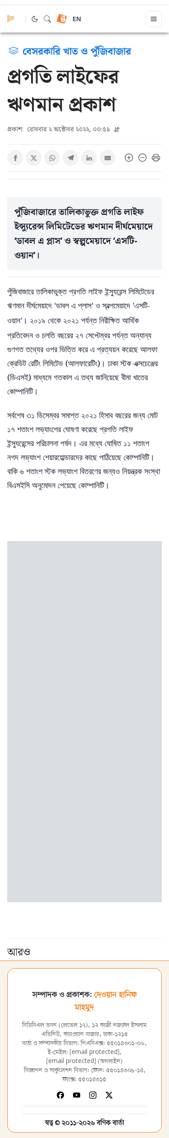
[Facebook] (60, 1095)
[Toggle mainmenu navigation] (154, 19)
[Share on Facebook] (15, 158)
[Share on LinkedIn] (89, 158)
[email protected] (94, 1052)
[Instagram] (92, 1095)
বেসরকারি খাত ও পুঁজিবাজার (77, 50)
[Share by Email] (107, 158)
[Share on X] (33, 158)
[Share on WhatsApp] (52, 158)
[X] (109, 1095)
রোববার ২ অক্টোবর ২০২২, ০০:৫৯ (59, 129)
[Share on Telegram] (70, 158)
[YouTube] (76, 1095)
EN (77, 19)
